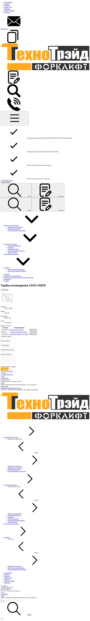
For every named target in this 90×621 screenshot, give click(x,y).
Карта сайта (4, 386)
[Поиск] (14, 97)
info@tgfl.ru (4, 29)
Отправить (4, 369)
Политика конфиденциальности (11, 388)
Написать (61, 196)
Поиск (29, 196)
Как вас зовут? (5, 341)
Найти (29, 615)
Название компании (7, 350)
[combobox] (45, 601)
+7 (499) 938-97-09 (7, 180)
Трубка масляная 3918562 (18, 332)
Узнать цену (4, 290)
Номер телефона (6, 354)
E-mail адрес (5, 345)
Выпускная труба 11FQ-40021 (19, 334)
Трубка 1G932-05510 (16, 330)
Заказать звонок (5, 182)
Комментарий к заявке (8, 367)
